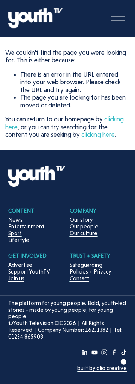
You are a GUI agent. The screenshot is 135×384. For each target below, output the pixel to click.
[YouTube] (95, 352)
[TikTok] (124, 352)
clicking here (98, 134)
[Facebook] (114, 352)
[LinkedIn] (85, 352)
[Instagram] (104, 352)
